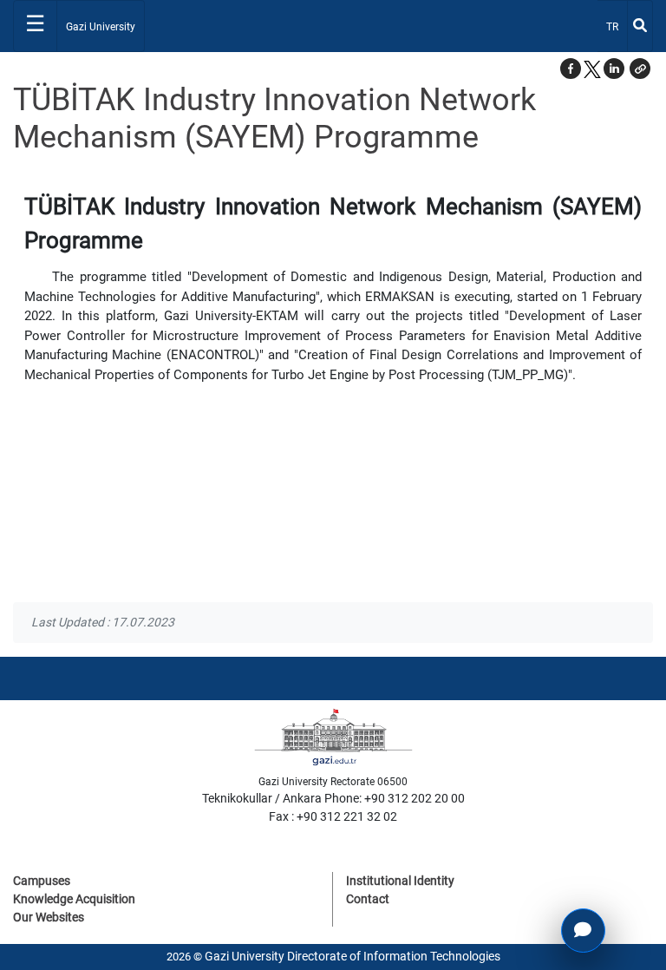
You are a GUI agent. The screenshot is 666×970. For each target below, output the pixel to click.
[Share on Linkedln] (614, 69)
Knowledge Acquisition (74, 899)
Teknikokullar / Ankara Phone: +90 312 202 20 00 (333, 798)
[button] (640, 69)
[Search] (640, 26)
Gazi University (100, 27)
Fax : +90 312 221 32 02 (333, 816)
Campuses (41, 881)
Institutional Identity (400, 881)
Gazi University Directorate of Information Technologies (352, 956)
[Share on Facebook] (571, 69)
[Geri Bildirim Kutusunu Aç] (583, 930)
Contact (367, 899)
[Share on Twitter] (592, 69)
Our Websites (48, 917)
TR (616, 26)
